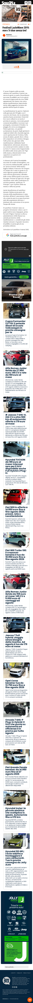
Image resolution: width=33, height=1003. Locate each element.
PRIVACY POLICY (27, 973)
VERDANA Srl (5, 998)
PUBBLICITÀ (19, 973)
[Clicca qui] (16, 249)
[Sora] (9, 4)
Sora (29, 999)
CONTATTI (13, 973)
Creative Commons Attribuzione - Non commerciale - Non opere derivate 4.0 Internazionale (20, 983)
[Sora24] (6, 984)
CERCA (23, 277)
